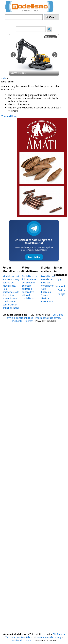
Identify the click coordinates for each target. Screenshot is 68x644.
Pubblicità (17, 320)
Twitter (61, 290)
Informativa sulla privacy (48, 317)
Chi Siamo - (59, 314)
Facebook (60, 286)
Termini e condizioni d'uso (19, 317)
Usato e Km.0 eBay (47, 300)
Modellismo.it (48, 276)
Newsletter (47, 279)
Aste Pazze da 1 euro (46, 292)
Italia (3, 78)
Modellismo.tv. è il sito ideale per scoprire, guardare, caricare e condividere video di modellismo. (29, 287)
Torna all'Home (9, 116)
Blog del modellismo (47, 284)
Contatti (29, 320)
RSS (59, 279)
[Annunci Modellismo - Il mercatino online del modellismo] (29, 11)
